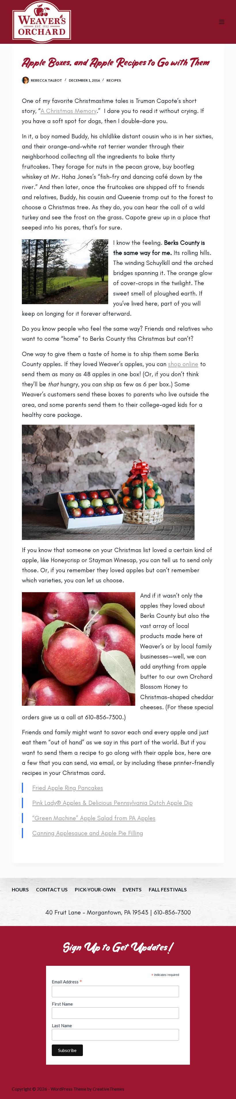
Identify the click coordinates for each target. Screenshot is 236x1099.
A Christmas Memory (68, 110)
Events (132, 890)
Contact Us (52, 890)
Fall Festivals (168, 890)
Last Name (62, 1025)
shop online (183, 364)
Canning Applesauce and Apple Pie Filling (87, 833)
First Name (62, 1003)
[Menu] (221, 22)
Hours (20, 890)
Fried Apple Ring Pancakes (67, 787)
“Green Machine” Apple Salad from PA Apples (93, 818)
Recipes (113, 80)
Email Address (67, 981)
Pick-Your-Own (95, 890)
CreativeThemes (108, 1089)
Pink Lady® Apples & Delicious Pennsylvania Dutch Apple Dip (112, 802)
